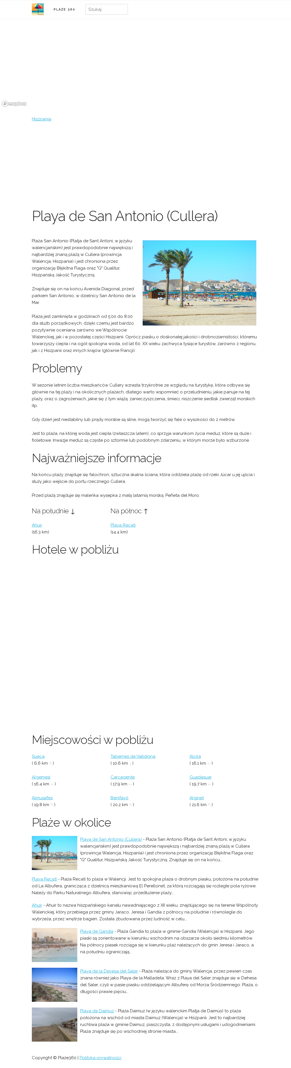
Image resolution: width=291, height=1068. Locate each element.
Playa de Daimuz (97, 1010)
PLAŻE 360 (64, 9)
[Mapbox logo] (14, 104)
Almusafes (42, 797)
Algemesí (41, 777)
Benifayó (119, 797)
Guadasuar (201, 777)
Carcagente (123, 777)
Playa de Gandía (96, 931)
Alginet (197, 797)
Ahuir (37, 525)
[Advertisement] (145, 165)
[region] (145, 66)
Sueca (38, 756)
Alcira (195, 756)
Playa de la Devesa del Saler (109, 971)
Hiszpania (41, 119)
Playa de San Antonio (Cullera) (111, 839)
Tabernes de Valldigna (133, 756)
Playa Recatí (123, 525)
